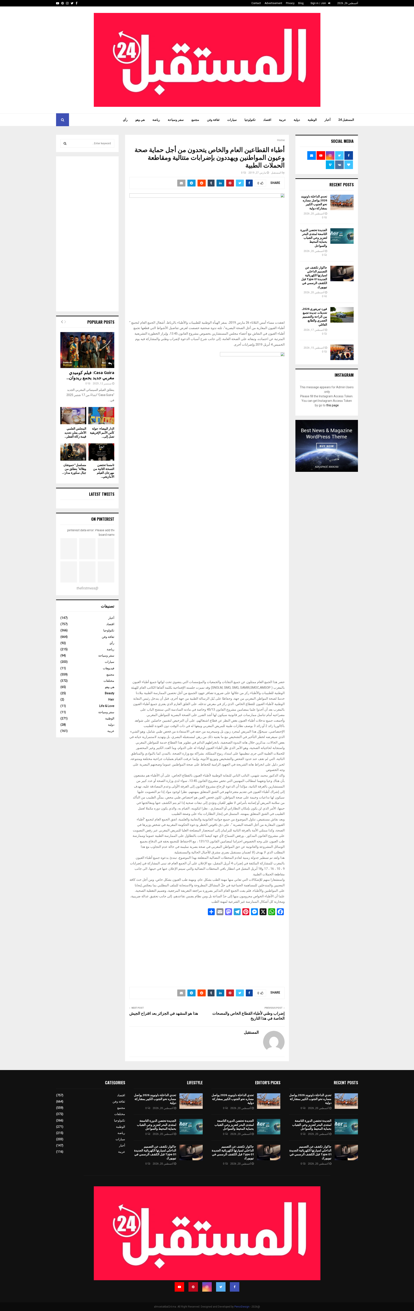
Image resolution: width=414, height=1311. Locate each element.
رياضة (156, 119)
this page (332, 405)
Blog (301, 3)
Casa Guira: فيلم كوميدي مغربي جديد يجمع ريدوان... (90, 375)
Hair (111, 699)
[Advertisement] (207, 950)
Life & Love (106, 706)
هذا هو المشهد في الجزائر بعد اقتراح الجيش (163, 1013)
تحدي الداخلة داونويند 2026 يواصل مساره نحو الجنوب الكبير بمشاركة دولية (314, 202)
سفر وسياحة (176, 119)
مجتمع (195, 119)
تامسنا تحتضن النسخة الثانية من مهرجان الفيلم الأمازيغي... (103, 471)
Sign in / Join (318, 3)
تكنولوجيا (250, 119)
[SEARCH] (65, 143)
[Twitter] (221, 1287)
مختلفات (109, 680)
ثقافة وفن (213, 119)
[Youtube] (179, 1287)
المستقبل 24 (346, 119)
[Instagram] (207, 1287)
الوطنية (312, 119)
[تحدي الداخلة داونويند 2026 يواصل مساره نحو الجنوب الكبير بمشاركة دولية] (342, 202)
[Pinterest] (193, 1287)
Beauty (109, 693)
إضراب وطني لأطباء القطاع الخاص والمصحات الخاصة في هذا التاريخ (248, 1016)
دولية (297, 119)
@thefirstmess (87, 588)
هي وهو (140, 119)
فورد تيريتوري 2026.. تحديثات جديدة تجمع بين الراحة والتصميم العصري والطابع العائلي (314, 316)
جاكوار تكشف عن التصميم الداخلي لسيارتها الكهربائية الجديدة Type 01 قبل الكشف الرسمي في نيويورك (314, 277)
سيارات (232, 119)
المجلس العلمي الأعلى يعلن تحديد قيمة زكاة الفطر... (75, 432)
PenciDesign (241, 1306)
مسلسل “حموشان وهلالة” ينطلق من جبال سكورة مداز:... (74, 469)
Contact (256, 3)
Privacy (290, 3)
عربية (282, 119)
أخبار (328, 119)
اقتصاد (267, 119)
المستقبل (276, 172)
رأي (125, 119)
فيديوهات (108, 668)
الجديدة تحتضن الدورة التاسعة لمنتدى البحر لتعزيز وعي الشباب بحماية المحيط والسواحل (313, 238)
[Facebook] (234, 1287)
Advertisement (273, 3)
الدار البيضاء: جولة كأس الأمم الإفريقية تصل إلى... (102, 432)
